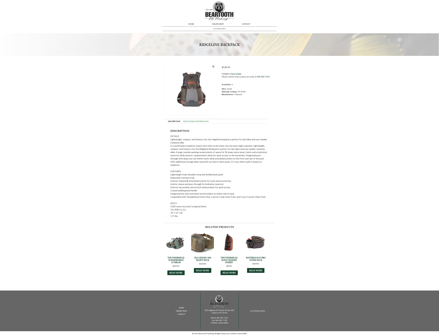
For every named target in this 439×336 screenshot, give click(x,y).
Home (191, 24)
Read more (175, 272)
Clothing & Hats (219, 29)
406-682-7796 (221, 320)
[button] (213, 67)
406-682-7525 (263, 76)
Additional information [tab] (196, 121)
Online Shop (218, 24)
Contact (246, 24)
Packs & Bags (236, 74)
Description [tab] (174, 121)
